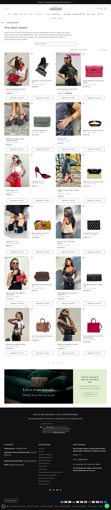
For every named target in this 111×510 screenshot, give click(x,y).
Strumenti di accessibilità (46, 478)
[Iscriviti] (69, 424)
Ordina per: (73, 49)
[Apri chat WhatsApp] (106, 506)
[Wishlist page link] (98, 8)
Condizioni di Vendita (45, 454)
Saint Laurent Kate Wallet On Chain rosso (15, 293)
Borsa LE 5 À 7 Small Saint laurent (66, 242)
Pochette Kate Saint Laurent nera (92, 285)
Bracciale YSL (62, 139)
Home (3, 22)
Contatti (41, 451)
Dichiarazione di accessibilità (47, 475)
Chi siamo (42, 448)
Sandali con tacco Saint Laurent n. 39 (68, 191)
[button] (6, 8)
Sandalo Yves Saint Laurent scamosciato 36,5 (15, 139)
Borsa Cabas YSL (11, 190)
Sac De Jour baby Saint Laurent (42, 336)
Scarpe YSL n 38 (11, 241)
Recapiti (101, 506)
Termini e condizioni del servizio (62, 506)
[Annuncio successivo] (106, 2)
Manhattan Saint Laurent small (93, 182)
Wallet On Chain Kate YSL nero (68, 344)
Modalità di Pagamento (45, 457)
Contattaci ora (90, 394)
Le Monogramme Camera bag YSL (41, 285)
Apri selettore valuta (11, 500)
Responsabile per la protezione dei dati (50, 472)
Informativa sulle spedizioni (79, 506)
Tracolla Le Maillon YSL (39, 130)
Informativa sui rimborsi (33, 506)
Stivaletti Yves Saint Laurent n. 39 (42, 81)
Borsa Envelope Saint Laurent (16, 89)
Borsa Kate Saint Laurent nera (67, 89)
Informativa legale (92, 506)
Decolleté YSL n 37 (38, 182)
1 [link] (48, 363)
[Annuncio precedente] (5, 2)
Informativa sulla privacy (46, 506)
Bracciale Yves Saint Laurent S (93, 130)
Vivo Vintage (12, 506)
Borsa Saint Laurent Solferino (16, 344)
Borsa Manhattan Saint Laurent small (93, 81)
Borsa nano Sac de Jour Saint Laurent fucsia (93, 336)
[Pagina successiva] (62, 363)
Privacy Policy (43, 466)
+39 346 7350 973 (30, 461)
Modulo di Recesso (44, 484)
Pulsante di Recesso (45, 481)
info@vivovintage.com (59, 432)
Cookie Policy (43, 469)
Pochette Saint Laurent (91, 233)
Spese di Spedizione (45, 460)
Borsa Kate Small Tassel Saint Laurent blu (67, 293)
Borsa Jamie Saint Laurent (40, 233)
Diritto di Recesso (44, 463)
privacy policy (50, 427)
